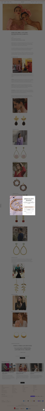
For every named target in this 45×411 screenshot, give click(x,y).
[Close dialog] (34, 196)
